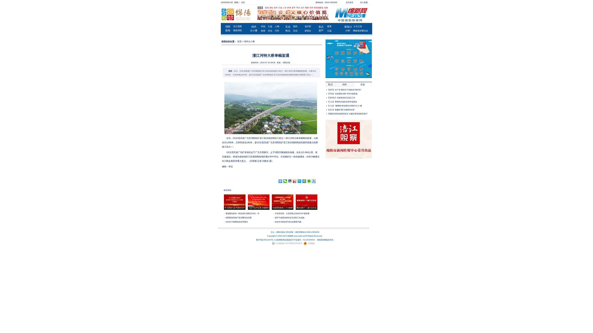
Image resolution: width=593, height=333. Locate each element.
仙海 (326, 8)
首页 (239, 41)
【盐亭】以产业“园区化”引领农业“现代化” (344, 90)
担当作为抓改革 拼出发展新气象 (288, 222)
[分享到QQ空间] (304, 181)
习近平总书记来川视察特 (258, 208)
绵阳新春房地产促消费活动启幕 (239, 218)
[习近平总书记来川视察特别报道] (258, 206)
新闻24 (348, 26)
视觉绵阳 (237, 30)
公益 (270, 26)
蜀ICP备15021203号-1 (265, 240)
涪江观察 (237, 26)
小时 (347, 30)
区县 (363, 84)
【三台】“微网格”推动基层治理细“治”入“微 (344, 106)
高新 (307, 8)
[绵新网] (349, 158)
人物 (277, 26)
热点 (287, 30)
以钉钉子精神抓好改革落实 (237, 222)
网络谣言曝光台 (360, 31)
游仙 (271, 8)
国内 (295, 26)
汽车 (277, 31)
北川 (302, 8)
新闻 (227, 30)
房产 (321, 30)
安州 (276, 8)
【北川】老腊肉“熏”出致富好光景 (341, 110)
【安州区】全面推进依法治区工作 (341, 98)
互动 (287, 26)
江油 (280, 8)
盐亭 (293, 8)
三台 (284, 8)
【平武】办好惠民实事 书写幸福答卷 (342, 94)
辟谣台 (308, 31)
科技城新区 (318, 8)
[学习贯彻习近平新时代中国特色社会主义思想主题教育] (235, 206)
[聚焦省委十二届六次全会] (306, 206)
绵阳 (227, 26)
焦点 (321, 26)
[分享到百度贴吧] (314, 181)
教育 (329, 26)
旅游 (263, 31)
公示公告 (357, 26)
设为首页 (349, 2)
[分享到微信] (285, 181)
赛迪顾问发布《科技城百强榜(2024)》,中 (242, 213)
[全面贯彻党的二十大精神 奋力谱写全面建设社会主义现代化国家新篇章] (282, 206)
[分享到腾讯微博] (299, 181)
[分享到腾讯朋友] (309, 181)
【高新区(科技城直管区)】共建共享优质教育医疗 (347, 114)
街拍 (263, 26)
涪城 (267, 8)
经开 (311, 8)
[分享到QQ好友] (290, 181)
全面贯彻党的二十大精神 (282, 208)
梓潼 (289, 8)
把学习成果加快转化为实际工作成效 (290, 218)
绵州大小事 (249, 41)
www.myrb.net (299, 236)
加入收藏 (364, 2)
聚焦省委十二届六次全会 (306, 208)
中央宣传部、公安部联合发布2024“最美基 (292, 213)
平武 (298, 8)
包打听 (308, 26)
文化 (270, 31)
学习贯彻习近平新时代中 (235, 208)
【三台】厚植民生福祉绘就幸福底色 (342, 102)
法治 (295, 31)
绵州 (253, 26)
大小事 (253, 30)
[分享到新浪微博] (295, 181)
